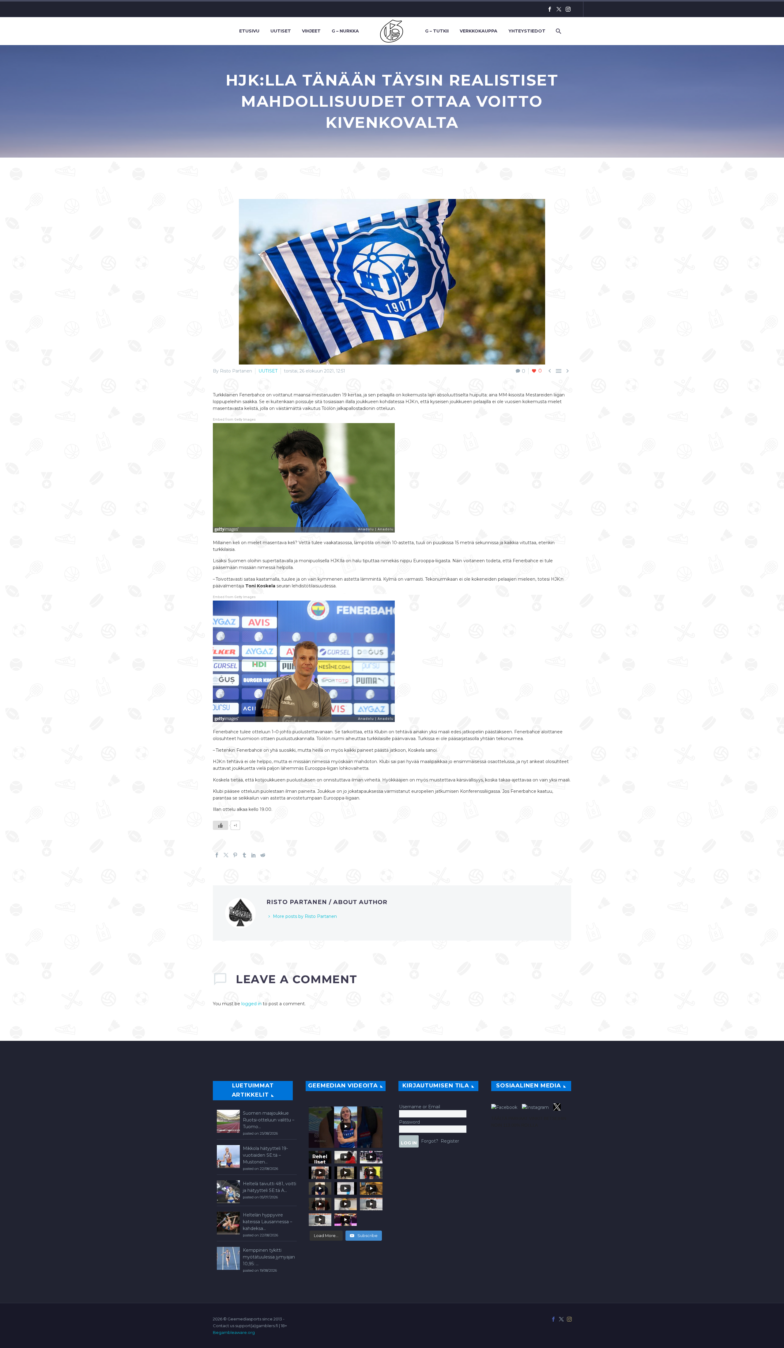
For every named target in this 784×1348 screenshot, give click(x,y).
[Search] (558, 31)
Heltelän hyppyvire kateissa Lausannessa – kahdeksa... (267, 1221)
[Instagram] (568, 9)
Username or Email (419, 1106)
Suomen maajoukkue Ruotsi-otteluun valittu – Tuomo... (268, 1119)
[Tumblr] (244, 855)
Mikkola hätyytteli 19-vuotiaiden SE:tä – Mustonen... (265, 1155)
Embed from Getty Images (234, 420)
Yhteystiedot (526, 31)
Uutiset (280, 31)
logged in (251, 1003)
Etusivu (249, 31)
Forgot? (429, 1141)
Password (409, 1122)
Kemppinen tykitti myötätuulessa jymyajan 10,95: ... (269, 1256)
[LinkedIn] (253, 855)
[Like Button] (220, 825)
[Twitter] (559, 9)
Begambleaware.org (234, 1332)
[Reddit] (262, 855)
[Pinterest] (235, 855)
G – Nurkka (345, 31)
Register (450, 1141)
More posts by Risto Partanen (305, 916)
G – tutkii (437, 31)
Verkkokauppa (478, 31)
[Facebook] (549, 9)
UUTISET (267, 371)
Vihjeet (311, 31)
